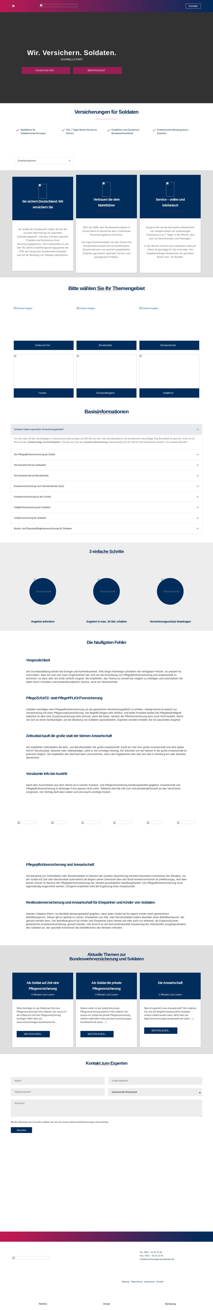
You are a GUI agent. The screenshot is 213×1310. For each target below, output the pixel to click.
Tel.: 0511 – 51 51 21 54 (151, 1252)
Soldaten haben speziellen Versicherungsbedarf (38, 429)
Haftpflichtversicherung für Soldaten (32, 507)
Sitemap (125, 1281)
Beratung (170, 1303)
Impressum (149, 1281)
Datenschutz (137, 1281)
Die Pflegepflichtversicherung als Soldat (34, 454)
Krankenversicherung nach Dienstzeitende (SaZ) (39, 486)
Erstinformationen (27, 160)
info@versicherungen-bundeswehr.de (157, 1259)
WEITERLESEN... (33, 1034)
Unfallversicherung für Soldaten (30, 518)
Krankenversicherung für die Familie (32, 497)
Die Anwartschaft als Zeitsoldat (30, 465)
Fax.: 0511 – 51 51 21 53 (151, 1255)
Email (106, 1303)
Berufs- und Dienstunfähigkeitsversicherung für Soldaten (43, 528)
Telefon (43, 1303)
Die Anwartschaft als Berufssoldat (31, 475)
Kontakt (159, 1281)
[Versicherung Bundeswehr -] (24, 6)
